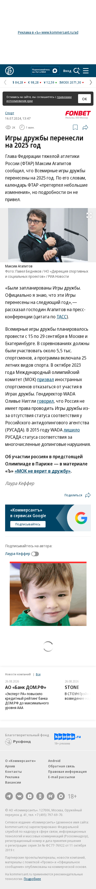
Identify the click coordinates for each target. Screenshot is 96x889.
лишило (71, 430)
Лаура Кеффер (17, 553)
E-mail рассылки (61, 777)
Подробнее (32, 878)
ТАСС (62, 316)
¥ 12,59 (49, 82)
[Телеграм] (9, 796)
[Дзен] (30, 796)
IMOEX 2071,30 (70, 82)
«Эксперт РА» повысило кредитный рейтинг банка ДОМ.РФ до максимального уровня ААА (27, 700)
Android (54, 760)
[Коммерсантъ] (9, 70)
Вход (67, 70)
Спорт (9, 113)
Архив (10, 766)
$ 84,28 (18, 82)
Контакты (13, 771)
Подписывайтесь (27, 524)
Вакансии (13, 782)
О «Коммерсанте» (20, 760)
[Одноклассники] (40, 796)
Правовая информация (67, 771)
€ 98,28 (33, 82)
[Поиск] (77, 71)
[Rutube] (51, 796)
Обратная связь (61, 766)
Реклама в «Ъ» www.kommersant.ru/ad (48, 32)
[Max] (61, 796)
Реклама (12, 777)
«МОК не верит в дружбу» (43, 471)
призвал (45, 379)
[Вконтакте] (19, 796)
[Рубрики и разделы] (86, 71)
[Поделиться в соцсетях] (85, 127)
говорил (45, 401)
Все (38, 674)
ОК (84, 98)
